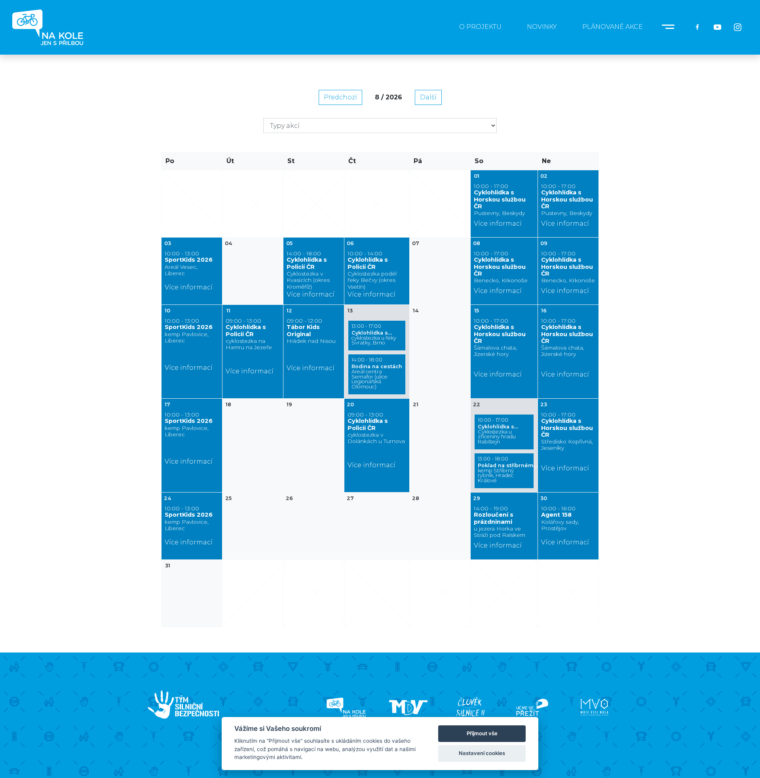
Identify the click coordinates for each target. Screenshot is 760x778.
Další (428, 97)
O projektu (480, 26)
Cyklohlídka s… (374, 334)
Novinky (542, 26)
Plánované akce (612, 26)
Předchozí (340, 97)
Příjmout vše (482, 733)
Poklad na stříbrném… (506, 469)
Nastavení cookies (482, 753)
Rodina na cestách (377, 373)
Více (670, 27)
